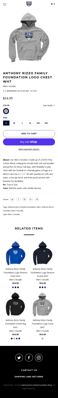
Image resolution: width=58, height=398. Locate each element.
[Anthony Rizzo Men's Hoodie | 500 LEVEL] (29, 37)
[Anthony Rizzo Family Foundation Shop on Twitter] (19, 357)
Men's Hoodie (17, 210)
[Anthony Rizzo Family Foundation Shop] (29, 4)
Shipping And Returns (28, 376)
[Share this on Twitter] (11, 199)
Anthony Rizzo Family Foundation (22, 207)
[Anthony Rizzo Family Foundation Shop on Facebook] (29, 357)
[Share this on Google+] (30, 199)
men (39, 207)
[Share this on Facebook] (18, 199)
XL (30, 123)
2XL (38, 123)
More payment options (28, 149)
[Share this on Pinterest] (24, 199)
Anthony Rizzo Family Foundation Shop (36, 385)
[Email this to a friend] (36, 199)
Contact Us (29, 370)
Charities (7, 210)
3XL (46, 123)
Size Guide (48, 105)
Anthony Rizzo (48, 207)
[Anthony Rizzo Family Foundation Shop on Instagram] (39, 357)
